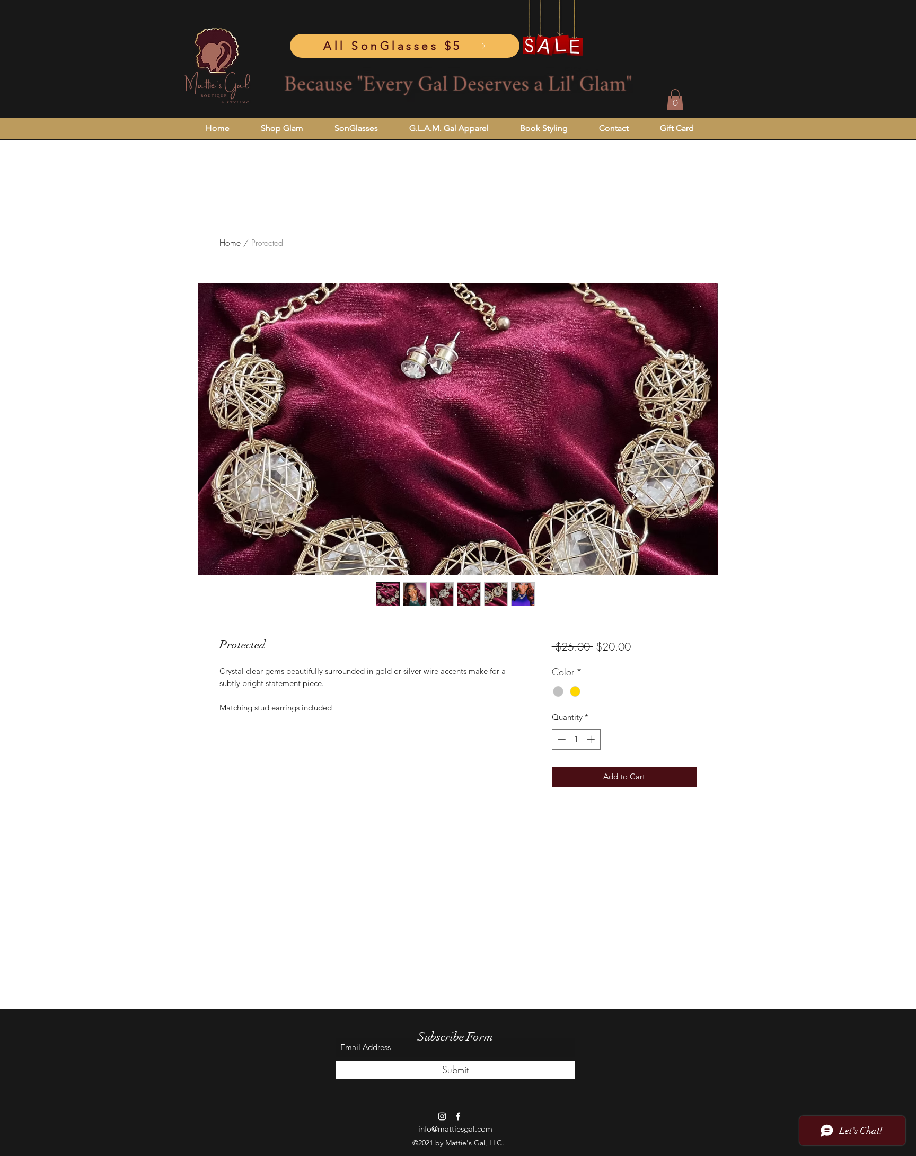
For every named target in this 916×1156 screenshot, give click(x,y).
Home (230, 242)
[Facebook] (458, 1116)
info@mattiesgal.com (455, 1129)
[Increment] (592, 739)
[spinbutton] (576, 739)
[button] (675, 99)
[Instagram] (442, 1116)
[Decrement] (560, 739)
